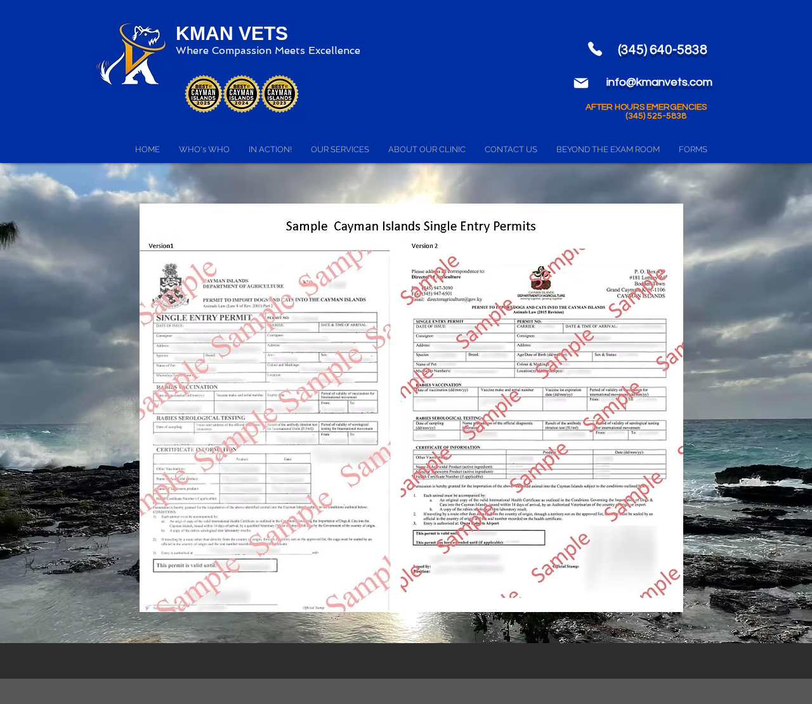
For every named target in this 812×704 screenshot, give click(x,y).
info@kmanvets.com (659, 82)
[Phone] (595, 49)
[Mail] (581, 83)
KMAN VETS (232, 33)
